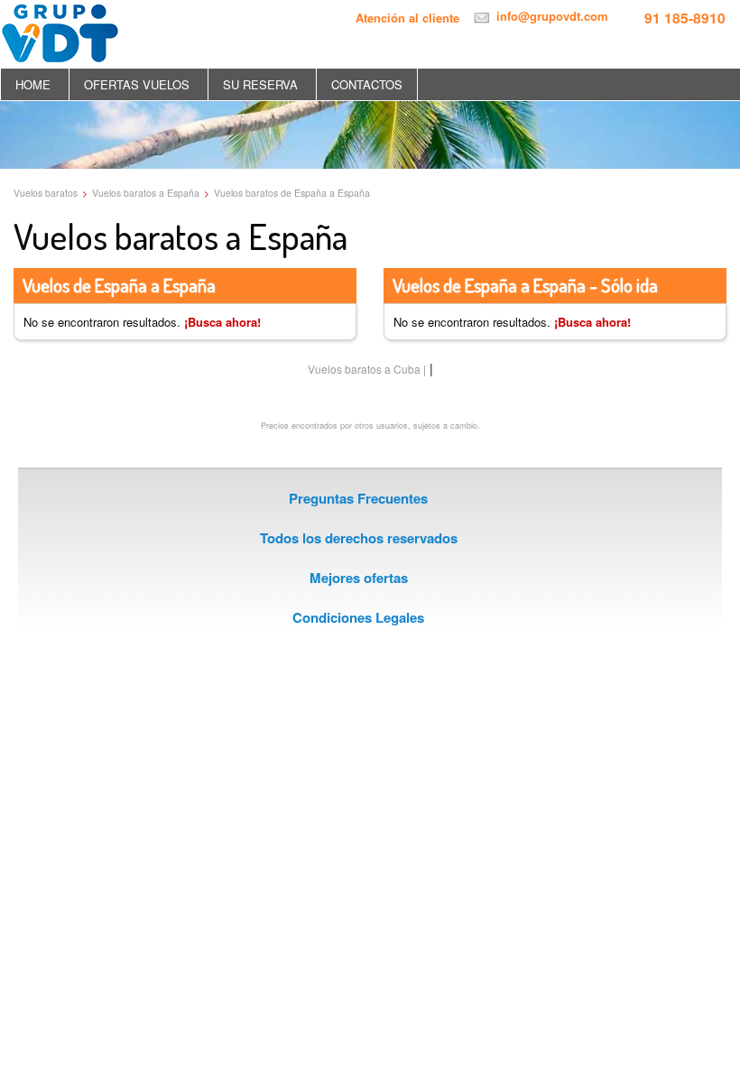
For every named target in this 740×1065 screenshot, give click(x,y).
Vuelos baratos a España (145, 192)
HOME (33, 84)
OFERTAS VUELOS (137, 84)
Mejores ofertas (359, 578)
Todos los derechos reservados (359, 538)
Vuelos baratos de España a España (292, 192)
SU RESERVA (260, 84)
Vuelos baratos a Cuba (364, 368)
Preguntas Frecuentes (358, 498)
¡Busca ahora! (222, 321)
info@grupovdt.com (550, 15)
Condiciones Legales (358, 617)
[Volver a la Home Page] (60, 30)
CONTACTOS (366, 84)
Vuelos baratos (46, 192)
